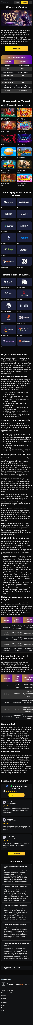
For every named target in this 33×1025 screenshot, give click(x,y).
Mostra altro (16, 853)
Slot (27, 105)
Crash (19, 105)
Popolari (3, 105)
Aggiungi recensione (16, 795)
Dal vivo (11, 105)
